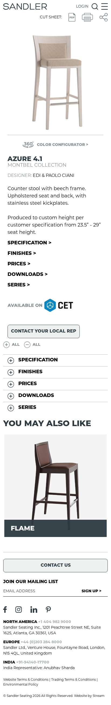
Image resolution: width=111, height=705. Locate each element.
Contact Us (56, 565)
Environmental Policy (20, 684)
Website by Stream (89, 696)
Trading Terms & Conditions (73, 680)
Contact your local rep (43, 331)
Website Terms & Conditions (25, 680)
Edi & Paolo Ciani (53, 176)
